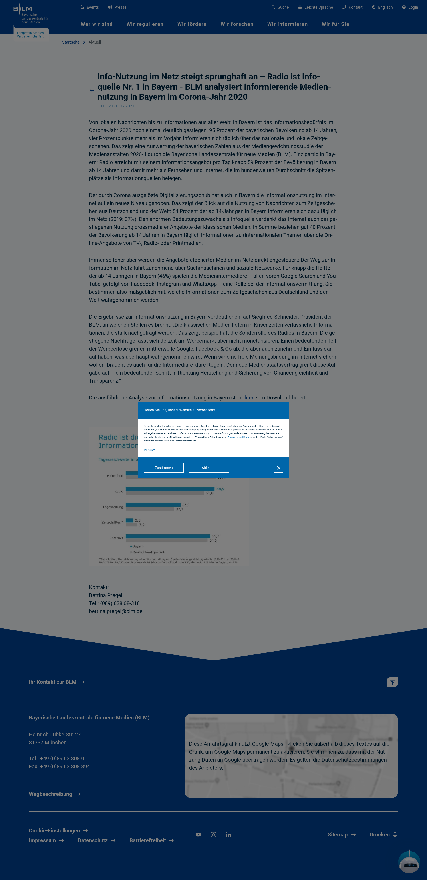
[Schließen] (278, 468)
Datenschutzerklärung (239, 437)
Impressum (149, 449)
